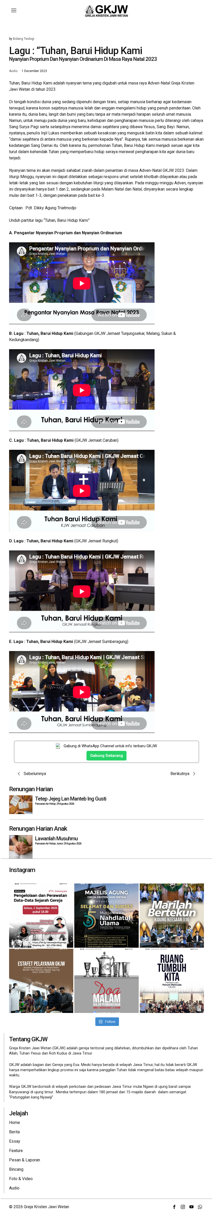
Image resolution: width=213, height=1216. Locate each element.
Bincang (16, 1169)
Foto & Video (21, 1178)
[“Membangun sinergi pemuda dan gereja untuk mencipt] (172, 981)
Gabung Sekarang (106, 755)
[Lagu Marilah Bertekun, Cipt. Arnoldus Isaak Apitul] (172, 915)
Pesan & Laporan (24, 1160)
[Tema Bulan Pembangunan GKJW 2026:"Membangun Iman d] (106, 981)
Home (14, 1122)
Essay (14, 1141)
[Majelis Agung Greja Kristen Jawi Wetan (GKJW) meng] (106, 915)
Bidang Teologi (23, 39)
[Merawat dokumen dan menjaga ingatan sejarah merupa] (41, 915)
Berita (14, 1131)
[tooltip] (174, 1207)
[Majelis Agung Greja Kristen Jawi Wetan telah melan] (41, 981)
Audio (13, 71)
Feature (16, 1150)
